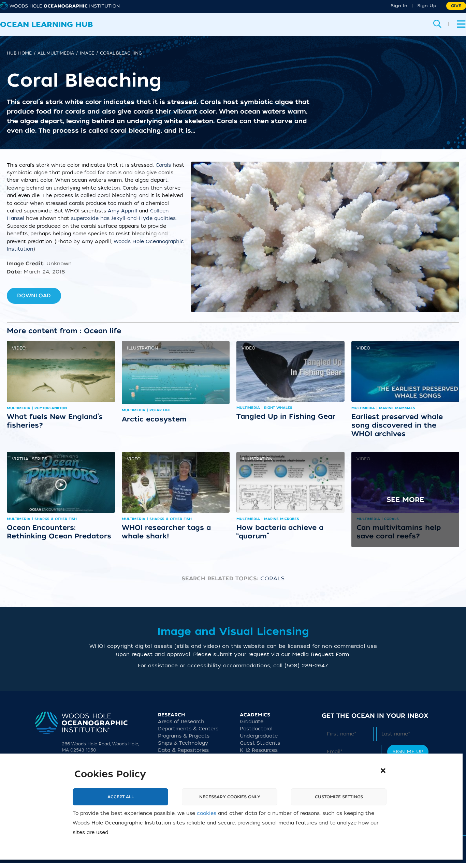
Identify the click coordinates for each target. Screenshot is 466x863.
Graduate (251, 721)
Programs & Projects (183, 736)
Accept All (120, 797)
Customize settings (339, 797)
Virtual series (29, 459)
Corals (163, 165)
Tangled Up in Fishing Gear (285, 416)
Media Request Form (320, 654)
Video (19, 348)
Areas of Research (181, 721)
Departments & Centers (188, 729)
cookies (206, 813)
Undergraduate (259, 736)
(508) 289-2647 (306, 665)
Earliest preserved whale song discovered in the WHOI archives (397, 425)
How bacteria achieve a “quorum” (279, 531)
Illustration (142, 348)
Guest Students (260, 743)
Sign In (399, 6)
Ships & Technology (183, 743)
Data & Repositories (183, 750)
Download (34, 295)
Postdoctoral (256, 729)
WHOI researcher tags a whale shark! (166, 531)
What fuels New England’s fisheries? (55, 421)
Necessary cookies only (229, 797)
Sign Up (426, 6)
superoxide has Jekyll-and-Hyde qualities (123, 218)
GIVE (456, 6)
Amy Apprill (122, 211)
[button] (383, 770)
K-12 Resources (259, 750)
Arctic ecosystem (154, 419)
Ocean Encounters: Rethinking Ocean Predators (59, 531)
